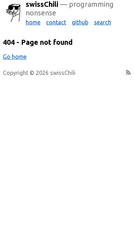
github (80, 22)
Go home (14, 56)
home (33, 22)
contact (56, 22)
